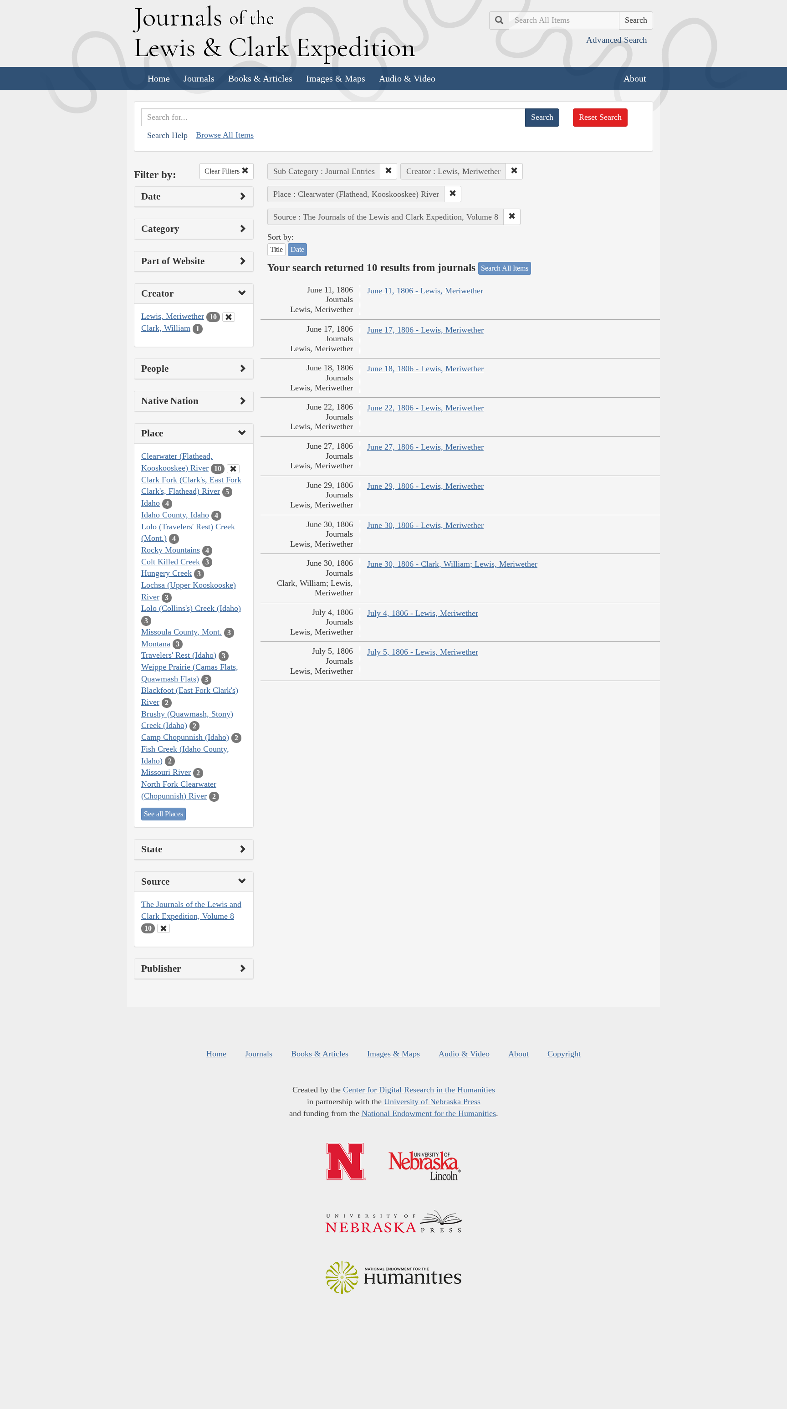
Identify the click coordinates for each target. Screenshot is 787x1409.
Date (297, 249)
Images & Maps (335, 78)
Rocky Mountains (170, 549)
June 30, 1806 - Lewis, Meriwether (425, 525)
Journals (199, 78)
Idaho (150, 502)
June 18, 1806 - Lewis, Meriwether (425, 368)
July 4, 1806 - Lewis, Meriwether (422, 613)
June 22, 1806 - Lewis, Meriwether (425, 407)
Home (159, 78)
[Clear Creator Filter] (228, 317)
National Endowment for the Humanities (429, 1113)
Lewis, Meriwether (172, 316)
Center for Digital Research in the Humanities (419, 1089)
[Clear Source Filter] (163, 928)
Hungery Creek (166, 573)
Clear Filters (222, 171)
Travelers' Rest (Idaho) (178, 655)
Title (276, 249)
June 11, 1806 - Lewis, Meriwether (425, 290)
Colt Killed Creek (170, 561)
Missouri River (166, 772)
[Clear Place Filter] (233, 468)
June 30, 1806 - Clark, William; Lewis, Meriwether (452, 564)
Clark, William (165, 328)
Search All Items (504, 268)
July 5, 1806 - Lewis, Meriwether (422, 651)
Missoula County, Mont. (181, 631)
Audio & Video (407, 78)
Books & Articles (260, 78)
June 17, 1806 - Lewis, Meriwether (425, 329)
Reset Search (600, 117)
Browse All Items (225, 134)
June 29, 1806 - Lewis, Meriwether (425, 486)
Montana (155, 643)
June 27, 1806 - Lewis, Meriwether (425, 446)
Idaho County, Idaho (175, 514)
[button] (388, 171)
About (634, 78)
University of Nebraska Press (432, 1101)
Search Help (167, 135)
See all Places (163, 814)
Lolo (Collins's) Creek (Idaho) (191, 608)
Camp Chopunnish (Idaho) (185, 737)
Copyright (564, 1053)
